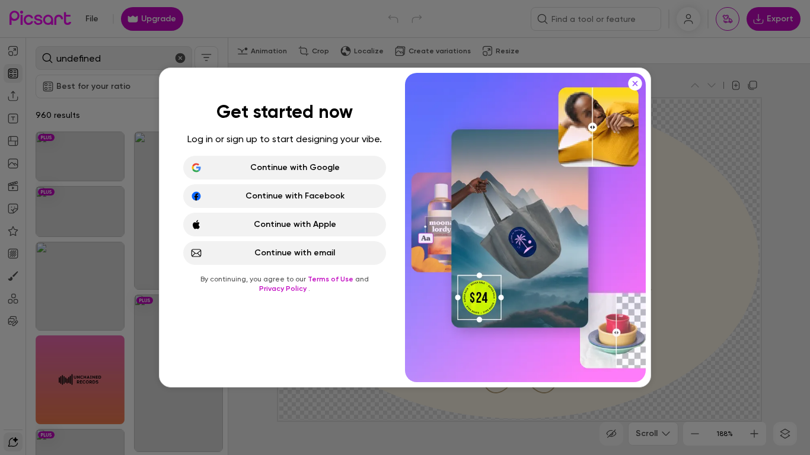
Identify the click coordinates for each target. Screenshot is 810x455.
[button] (405, 227)
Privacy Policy (283, 288)
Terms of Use (331, 279)
